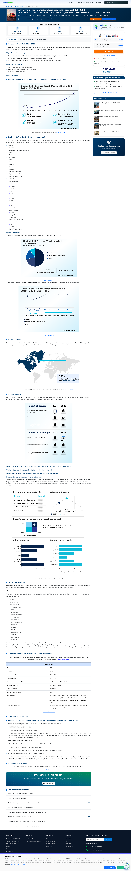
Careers (68, 843)
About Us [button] (98, 2)
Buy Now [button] (96, 19)
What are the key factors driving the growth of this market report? (27, 821)
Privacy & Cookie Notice (18, 864)
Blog (47, 838)
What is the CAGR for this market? (18, 798)
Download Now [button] (49, 783)
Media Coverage (50, 843)
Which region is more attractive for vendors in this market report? (27, 812)
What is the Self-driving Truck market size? (20, 793)
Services (78, 2)
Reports (71, 2)
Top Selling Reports (88, 2)
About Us (68, 838)
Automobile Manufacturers (17, 6)
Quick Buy (110, 51)
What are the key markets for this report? (20, 816)
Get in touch (48, 769)
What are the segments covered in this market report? (23, 803)
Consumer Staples (11, 843)
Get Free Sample (60, 132)
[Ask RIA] (126, 866)
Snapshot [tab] (13, 39)
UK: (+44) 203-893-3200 (95, 850)
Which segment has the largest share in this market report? (25, 826)
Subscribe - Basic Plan (103, 44)
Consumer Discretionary (13, 841)
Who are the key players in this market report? (21, 807)
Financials (9, 849)
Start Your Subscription (109, 152)
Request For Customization (109, 92)
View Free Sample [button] (109, 19)
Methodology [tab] (42, 39)
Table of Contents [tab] (27, 39)
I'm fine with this (122, 867)
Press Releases (50, 841)
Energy (8, 846)
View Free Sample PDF (108, 55)
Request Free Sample (49, 712)
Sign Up (108, 839)
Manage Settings (110, 867)
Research (49, 846)
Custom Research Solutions (34, 841)
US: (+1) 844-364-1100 (95, 847)
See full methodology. (63, 659)
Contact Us (69, 846)
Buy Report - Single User (104, 39)
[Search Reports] (105, 2)
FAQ (67, 841)
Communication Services (13, 838)
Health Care (9, 851)
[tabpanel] (48, 407)
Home (7, 6)
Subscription (29, 838)
